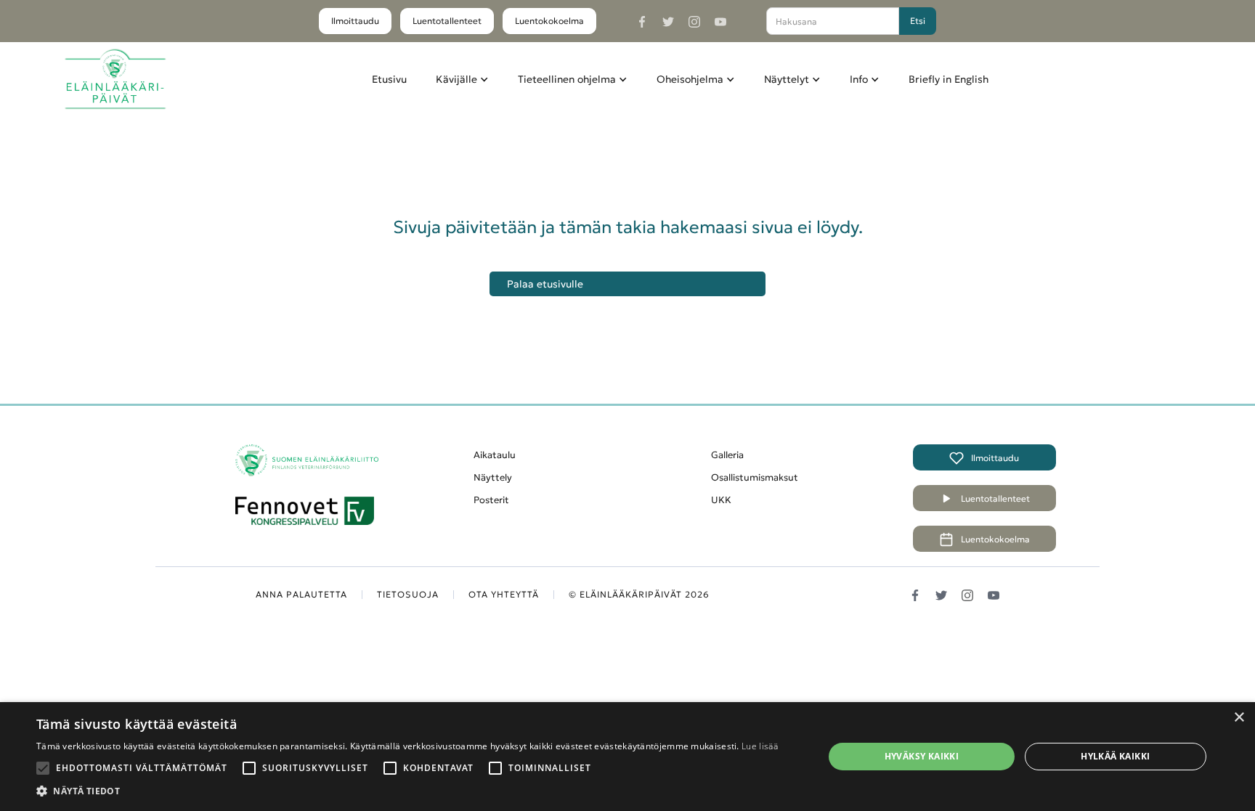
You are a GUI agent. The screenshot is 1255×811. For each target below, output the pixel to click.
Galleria (727, 455)
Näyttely (493, 477)
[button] (462, 79)
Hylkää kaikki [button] (1115, 756)
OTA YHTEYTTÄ (503, 594)
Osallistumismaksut (754, 477)
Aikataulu (495, 455)
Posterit (491, 500)
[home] (115, 79)
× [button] (1238, 717)
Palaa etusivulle (545, 283)
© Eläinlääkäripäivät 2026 (639, 594)
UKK (721, 500)
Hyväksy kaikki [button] (922, 756)
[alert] (627, 756)
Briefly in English (948, 79)
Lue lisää (760, 746)
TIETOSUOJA (408, 594)
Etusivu (389, 79)
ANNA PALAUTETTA (301, 594)
